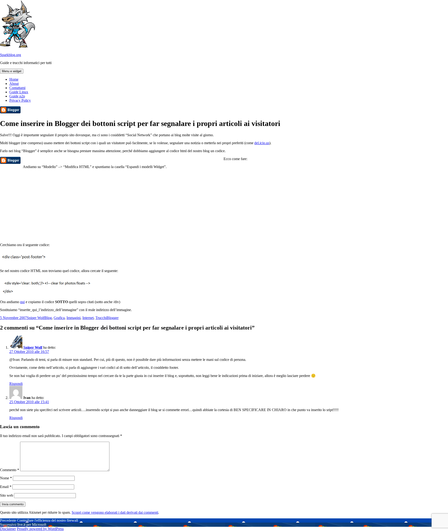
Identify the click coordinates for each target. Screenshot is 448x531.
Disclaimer (8, 529)
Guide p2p (17, 96)
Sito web (6, 495)
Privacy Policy (20, 100)
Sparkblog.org (10, 55)
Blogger (113, 318)
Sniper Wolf (36, 318)
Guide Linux (18, 92)
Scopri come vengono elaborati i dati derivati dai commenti (115, 512)
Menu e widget (11, 71)
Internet (88, 318)
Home (13, 79)
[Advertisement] (224, 205)
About (14, 84)
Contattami (17, 88)
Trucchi (101, 318)
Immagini (73, 318)
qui (22, 302)
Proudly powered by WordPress (40, 529)
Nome (6, 478)
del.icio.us (261, 143)
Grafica (59, 318)
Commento (9, 470)
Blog (48, 318)
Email (5, 487)
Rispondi (16, 384)
